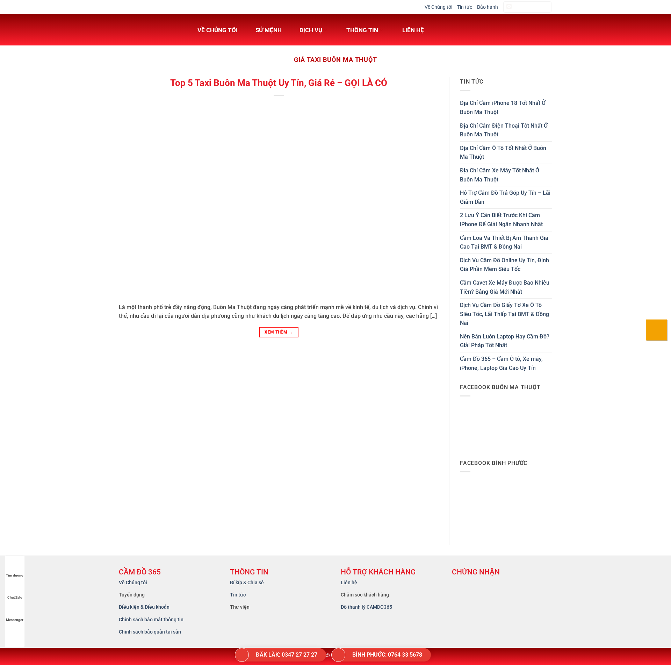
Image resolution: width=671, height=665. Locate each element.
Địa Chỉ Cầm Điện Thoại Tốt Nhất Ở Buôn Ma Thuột (504, 130)
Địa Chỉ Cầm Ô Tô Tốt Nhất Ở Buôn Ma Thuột (503, 152)
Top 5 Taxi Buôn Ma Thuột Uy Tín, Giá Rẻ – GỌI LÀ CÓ (278, 83)
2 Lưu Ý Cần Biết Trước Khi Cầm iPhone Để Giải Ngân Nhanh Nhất (501, 220)
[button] (527, 7)
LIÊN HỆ (413, 30)
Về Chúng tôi (438, 7)
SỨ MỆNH (268, 30)
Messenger (14, 620)
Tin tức (464, 7)
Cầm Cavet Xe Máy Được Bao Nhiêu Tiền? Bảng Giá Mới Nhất (504, 287)
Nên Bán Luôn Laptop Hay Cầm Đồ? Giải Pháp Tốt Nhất (504, 341)
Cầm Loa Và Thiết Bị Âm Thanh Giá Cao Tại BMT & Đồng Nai (504, 242)
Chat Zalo (14, 597)
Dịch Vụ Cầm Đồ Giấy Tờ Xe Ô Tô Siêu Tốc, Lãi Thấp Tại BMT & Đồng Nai (504, 314)
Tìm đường (14, 575)
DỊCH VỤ (311, 30)
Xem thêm (279, 332)
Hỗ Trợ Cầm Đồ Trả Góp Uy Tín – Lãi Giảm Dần (505, 197)
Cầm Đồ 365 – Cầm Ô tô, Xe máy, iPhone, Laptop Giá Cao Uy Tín (501, 363)
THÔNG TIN (362, 30)
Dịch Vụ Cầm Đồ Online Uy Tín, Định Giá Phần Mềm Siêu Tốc (504, 265)
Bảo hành (487, 7)
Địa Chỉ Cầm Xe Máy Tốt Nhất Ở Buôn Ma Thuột (499, 175)
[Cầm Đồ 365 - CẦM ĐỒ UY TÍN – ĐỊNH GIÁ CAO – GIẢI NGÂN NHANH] (148, 29)
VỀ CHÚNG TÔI (217, 30)
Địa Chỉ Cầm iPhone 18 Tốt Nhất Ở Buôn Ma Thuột (503, 107)
